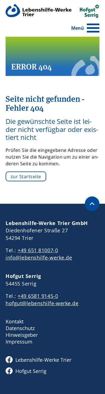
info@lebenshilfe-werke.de (39, 257)
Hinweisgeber (22, 335)
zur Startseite (26, 176)
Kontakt (15, 321)
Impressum (19, 341)
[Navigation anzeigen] (93, 28)
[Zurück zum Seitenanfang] (92, 203)
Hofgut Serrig (30, 371)
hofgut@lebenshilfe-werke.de (42, 303)
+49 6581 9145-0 (38, 296)
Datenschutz (20, 328)
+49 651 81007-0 (38, 250)
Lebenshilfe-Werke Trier (43, 359)
